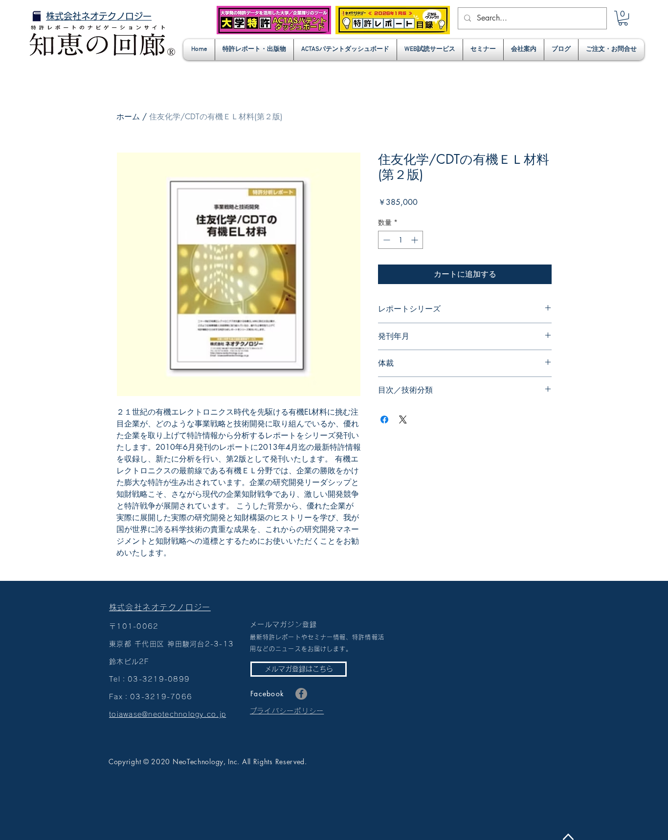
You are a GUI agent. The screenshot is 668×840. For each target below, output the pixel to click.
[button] (623, 18)
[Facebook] (301, 694)
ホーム (128, 116)
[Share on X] (403, 419)
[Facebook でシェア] (384, 419)
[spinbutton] (400, 239)
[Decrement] (385, 239)
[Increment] (415, 239)
